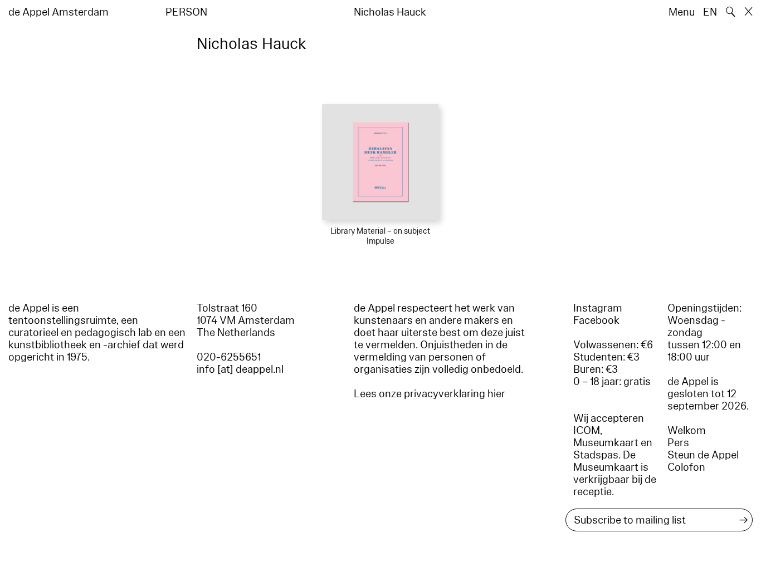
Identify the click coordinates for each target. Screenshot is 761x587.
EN (710, 12)
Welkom (686, 430)
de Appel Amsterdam (58, 12)
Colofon (686, 467)
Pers (678, 443)
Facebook (596, 320)
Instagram (597, 308)
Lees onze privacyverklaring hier (429, 394)
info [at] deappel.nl (240, 369)
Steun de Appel (703, 455)
